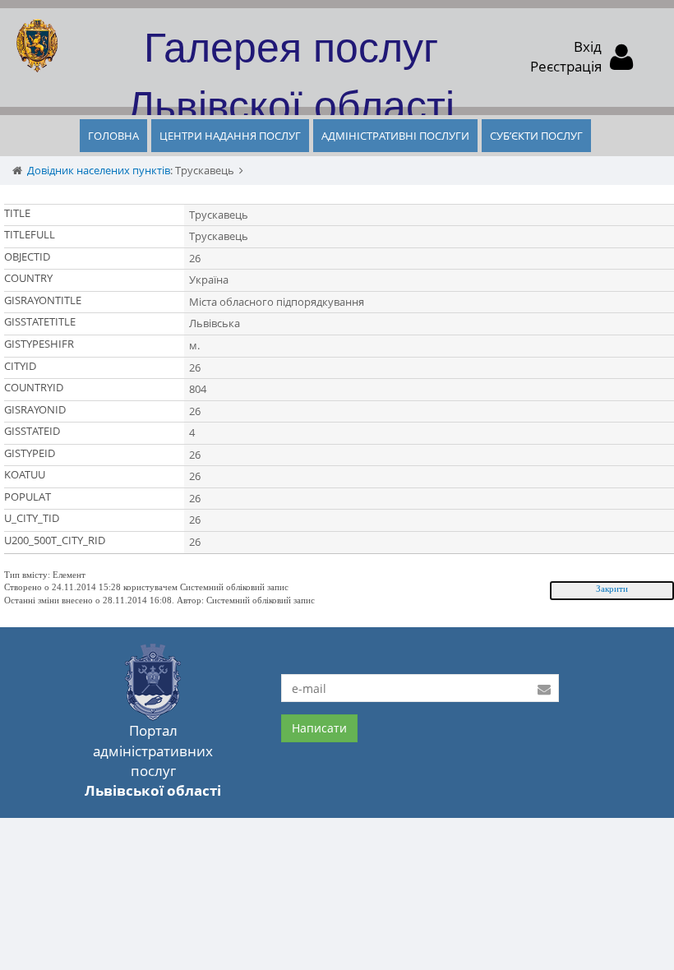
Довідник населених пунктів (98, 170)
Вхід (588, 46)
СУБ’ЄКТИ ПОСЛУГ (536, 135)
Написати (319, 728)
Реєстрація (566, 66)
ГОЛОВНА (113, 135)
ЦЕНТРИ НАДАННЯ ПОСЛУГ (230, 135)
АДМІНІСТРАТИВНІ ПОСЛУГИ (395, 135)
